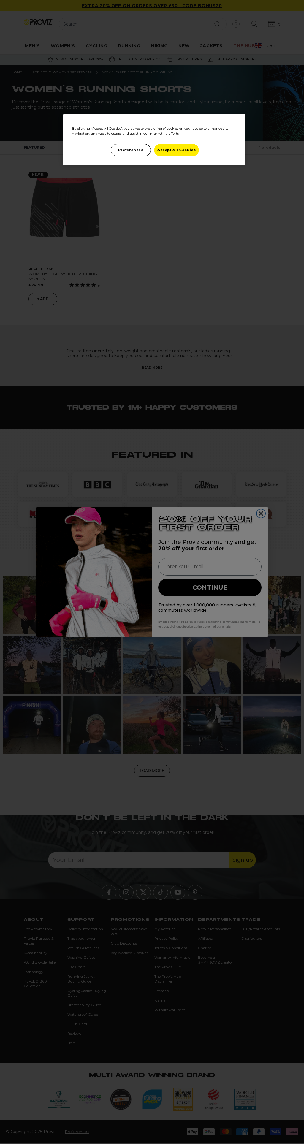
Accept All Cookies (176, 150)
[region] (154, 139)
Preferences (130, 150)
